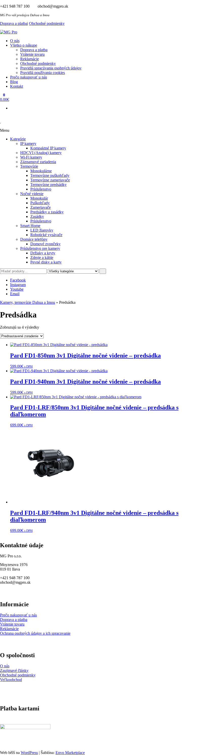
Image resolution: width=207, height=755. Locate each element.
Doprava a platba (13, 23)
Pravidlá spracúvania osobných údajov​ (51, 68)
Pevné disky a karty (46, 262)
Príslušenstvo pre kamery (40, 248)
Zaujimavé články (14, 670)
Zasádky (37, 216)
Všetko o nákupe (23, 45)
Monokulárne (41, 171)
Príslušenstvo (40, 189)
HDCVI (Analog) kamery (41, 152)
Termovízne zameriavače (50, 180)
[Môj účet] (1, 117)
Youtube (16, 289)
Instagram (18, 284)
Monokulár (39, 198)
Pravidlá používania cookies (42, 72)
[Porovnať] (1, 126)
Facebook (18, 280)
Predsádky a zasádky (47, 212)
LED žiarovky (41, 230)
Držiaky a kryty (42, 253)
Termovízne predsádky (48, 184)
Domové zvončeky (45, 244)
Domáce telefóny (33, 239)
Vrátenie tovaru (32, 54)
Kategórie (18, 139)
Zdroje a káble (41, 257)
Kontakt (16, 86)
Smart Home (30, 225)
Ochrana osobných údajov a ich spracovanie (35, 633)
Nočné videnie (31, 194)
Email (14, 294)
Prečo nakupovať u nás (28, 77)
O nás (14, 41)
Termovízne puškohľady (49, 175)
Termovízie (29, 166)
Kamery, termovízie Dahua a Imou (27, 302)
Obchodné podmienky (47, 23)
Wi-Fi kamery (31, 157)
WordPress (29, 752)
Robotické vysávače (46, 235)
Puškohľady (40, 203)
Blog (14, 82)
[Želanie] (0, 121)
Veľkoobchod (11, 679)
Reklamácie (29, 59)
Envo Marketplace (70, 752)
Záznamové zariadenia (38, 162)
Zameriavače (40, 207)
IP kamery (28, 143)
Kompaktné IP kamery (48, 148)
